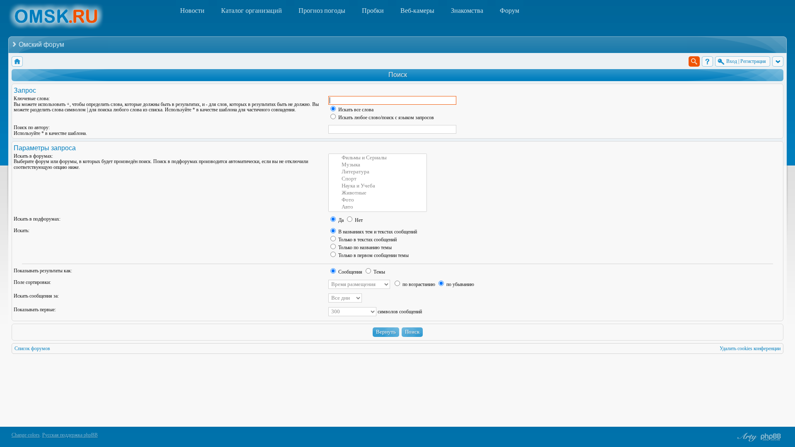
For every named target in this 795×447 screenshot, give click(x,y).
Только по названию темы (364, 247)
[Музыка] (378, 164)
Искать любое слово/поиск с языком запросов (385, 117)
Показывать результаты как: (43, 271)
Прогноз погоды (322, 10)
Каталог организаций (251, 10)
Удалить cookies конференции (750, 348)
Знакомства (467, 10)
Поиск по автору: (32, 127)
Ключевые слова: (32, 98)
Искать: (21, 230)
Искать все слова (355, 110)
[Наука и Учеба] (378, 186)
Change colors (26, 435)
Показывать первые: (35, 309)
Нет (358, 220)
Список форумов (32, 348)
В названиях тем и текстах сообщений (377, 232)
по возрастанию (418, 284)
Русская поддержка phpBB (70, 435)
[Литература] (378, 171)
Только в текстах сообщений (367, 240)
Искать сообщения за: (36, 296)
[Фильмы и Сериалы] (378, 157)
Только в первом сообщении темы (373, 255)
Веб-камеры (417, 10)
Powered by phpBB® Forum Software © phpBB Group (771, 437)
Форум (509, 10)
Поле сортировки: (32, 282)
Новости (192, 10)
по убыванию (459, 284)
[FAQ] (707, 61)
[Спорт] (378, 179)
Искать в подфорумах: (37, 219)
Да (340, 220)
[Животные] (378, 193)
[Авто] (378, 207)
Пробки (373, 10)
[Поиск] (694, 61)
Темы (378, 272)
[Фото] (378, 200)
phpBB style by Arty (746, 437)
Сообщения (349, 272)
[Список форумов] (17, 61)
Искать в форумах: (33, 156)
